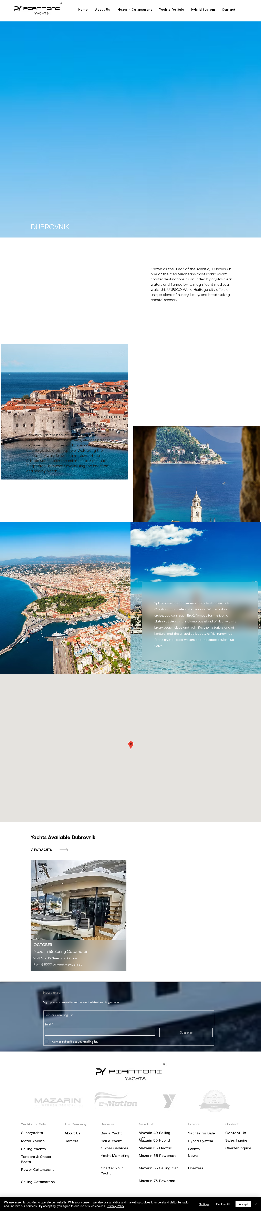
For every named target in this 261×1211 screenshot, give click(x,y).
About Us (72, 1133)
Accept (243, 1204)
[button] (238, 1148)
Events (194, 1149)
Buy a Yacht (111, 1133)
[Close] (256, 1204)
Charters (195, 1168)
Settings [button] (204, 1204)
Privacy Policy (115, 1206)
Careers (71, 1141)
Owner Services (114, 1148)
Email (49, 1024)
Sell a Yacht (111, 1141)
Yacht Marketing (115, 1155)
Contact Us (235, 1133)
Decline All (223, 1204)
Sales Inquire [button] (236, 1140)
